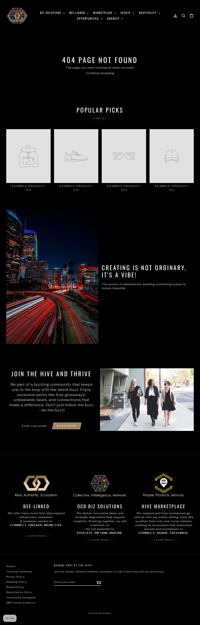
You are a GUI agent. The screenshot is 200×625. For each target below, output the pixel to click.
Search (10, 566)
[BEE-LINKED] (36, 483)
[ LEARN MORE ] (36, 536)
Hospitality (148, 13)
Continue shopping (100, 73)
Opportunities (88, 18)
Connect (114, 18)
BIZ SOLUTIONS (51, 13)
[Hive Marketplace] (164, 483)
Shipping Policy (16, 581)
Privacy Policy (15, 576)
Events (126, 13)
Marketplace (103, 13)
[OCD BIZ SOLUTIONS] (100, 483)
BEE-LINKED (77, 13)
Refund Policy (15, 587)
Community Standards (21, 597)
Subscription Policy (19, 592)
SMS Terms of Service (21, 602)
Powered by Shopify (100, 613)
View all (100, 118)
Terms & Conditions (19, 571)
